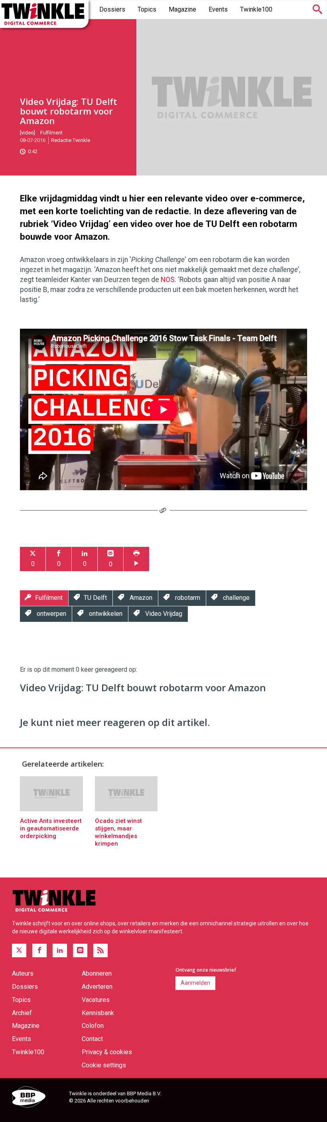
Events (218, 9)
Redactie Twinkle (70, 140)
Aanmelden (195, 983)
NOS (168, 280)
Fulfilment (51, 133)
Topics (147, 9)
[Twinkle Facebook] (39, 950)
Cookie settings (104, 1065)
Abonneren (97, 973)
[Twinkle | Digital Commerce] (44, 14)
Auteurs (22, 973)
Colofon (93, 1025)
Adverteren (97, 986)
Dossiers (112, 9)
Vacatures (96, 1000)
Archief (22, 1013)
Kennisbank (98, 1013)
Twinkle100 (256, 9)
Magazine (182, 9)
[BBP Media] (37, 1098)
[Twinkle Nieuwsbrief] (80, 950)
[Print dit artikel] (136, 559)
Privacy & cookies (107, 1052)
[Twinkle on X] (19, 950)
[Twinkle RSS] (100, 950)
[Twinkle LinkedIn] (60, 950)
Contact (92, 1039)
